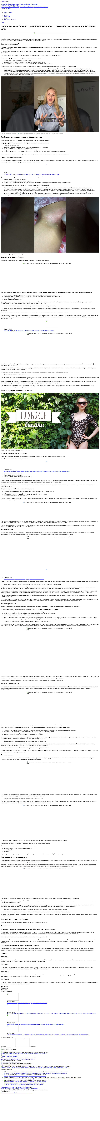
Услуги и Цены (8, 12)
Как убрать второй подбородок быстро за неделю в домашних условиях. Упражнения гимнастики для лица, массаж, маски (36, 471)
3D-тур (6, 18)
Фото (5, 13)
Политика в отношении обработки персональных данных (16, 1092)
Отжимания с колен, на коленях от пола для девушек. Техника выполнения (24, 579)
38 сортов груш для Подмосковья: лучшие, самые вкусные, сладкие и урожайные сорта (24, 1053)
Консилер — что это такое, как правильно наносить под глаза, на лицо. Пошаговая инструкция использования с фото (35, 1073)
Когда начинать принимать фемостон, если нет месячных (16, 1065)
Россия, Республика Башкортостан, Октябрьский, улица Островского (19, 4)
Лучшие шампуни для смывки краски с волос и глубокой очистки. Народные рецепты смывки (29, 330)
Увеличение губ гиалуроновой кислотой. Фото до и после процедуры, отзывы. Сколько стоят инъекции (31, 174)
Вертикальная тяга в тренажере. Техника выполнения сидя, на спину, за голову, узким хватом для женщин (35, 1024)
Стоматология (4, 1)
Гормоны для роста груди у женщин (10, 1062)
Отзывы (6, 15)
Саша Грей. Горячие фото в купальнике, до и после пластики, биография (23, 1084)
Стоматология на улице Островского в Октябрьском (16, 1087)
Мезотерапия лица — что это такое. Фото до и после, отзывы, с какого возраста (25, 1081)
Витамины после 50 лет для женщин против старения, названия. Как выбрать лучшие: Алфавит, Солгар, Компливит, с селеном (35, 1067)
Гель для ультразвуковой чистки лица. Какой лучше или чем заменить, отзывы (25, 1076)
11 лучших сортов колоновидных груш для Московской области (18, 1059)
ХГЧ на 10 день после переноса (9, 1056)
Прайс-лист (7, 16)
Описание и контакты (9, 19)
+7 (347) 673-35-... (10, 5)
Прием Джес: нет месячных (8, 1050)
